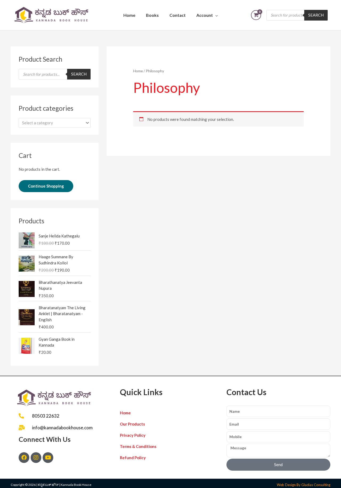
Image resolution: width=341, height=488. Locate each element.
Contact (177, 15)
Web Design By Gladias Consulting (303, 485)
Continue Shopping (46, 186)
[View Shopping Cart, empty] (256, 15)
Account (204, 15)
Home (129, 15)
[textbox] (52, 122)
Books (152, 15)
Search (316, 15)
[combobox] (55, 123)
